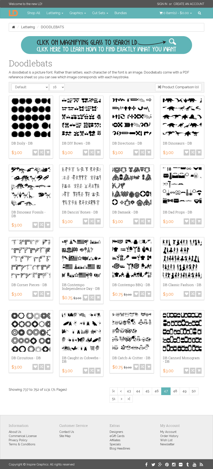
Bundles (120, 13)
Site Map (65, 436)
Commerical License (23, 436)
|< (113, 391)
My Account (168, 431)
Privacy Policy (18, 440)
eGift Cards (117, 436)
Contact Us (66, 431)
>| (129, 399)
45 (147, 391)
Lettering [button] (53, 13)
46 (157, 391)
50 (194, 391)
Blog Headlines (120, 448)
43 (129, 391)
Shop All (33, 13)
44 (138, 391)
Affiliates (115, 440)
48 (175, 391)
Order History (169, 436)
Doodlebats (52, 27)
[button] (175, 13)
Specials (115, 444)
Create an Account (188, 4)
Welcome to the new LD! (25, 4)
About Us (15, 431)
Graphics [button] (76, 13)
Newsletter (167, 444)
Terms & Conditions (22, 444)
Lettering (28, 27)
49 (184, 391)
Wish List (166, 440)
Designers (116, 431)
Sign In (162, 4)
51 (113, 399)
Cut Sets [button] (99, 13)
